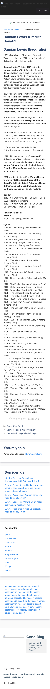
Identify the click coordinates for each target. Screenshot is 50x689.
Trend (7, 562)
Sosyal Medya (11, 554)
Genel (9, 426)
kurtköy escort (31, 601)
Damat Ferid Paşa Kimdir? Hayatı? (23, 433)
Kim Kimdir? (19, 426)
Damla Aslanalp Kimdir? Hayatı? (22, 430)
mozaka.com (11, 586)
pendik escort (17, 601)
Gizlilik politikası (10, 683)
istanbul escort (18, 613)
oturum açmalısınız (33, 454)
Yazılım (8, 570)
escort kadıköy (18, 589)
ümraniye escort (18, 592)
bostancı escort (12, 610)
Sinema (8, 550)
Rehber (8, 546)
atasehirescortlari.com (15, 595)
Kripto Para (10, 542)
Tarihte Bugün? (12, 558)
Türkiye (8, 566)
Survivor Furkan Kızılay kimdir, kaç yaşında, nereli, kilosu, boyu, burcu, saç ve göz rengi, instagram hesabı (25, 488)
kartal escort (36, 607)
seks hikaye (10, 607)
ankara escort (22, 607)
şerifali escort (33, 592)
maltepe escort (24, 586)
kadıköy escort (27, 598)
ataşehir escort (33, 595)
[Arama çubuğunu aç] (39, 10)
